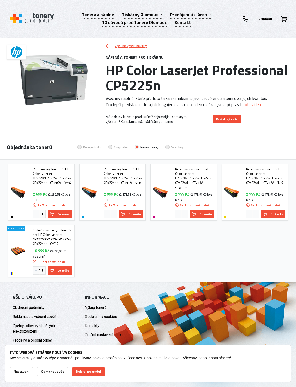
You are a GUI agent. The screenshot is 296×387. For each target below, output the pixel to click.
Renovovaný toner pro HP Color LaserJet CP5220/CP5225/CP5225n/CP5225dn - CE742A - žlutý (265, 176)
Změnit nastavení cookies (105, 335)
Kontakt (183, 22)
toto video (252, 104)
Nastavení (21, 371)
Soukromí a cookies (101, 316)
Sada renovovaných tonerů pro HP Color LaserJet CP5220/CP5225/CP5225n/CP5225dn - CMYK (52, 237)
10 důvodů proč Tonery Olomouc (134, 22)
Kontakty (92, 326)
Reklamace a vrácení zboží (34, 316)
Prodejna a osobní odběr (32, 340)
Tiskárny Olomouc (140, 14)
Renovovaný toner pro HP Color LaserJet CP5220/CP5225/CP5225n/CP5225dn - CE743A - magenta (194, 178)
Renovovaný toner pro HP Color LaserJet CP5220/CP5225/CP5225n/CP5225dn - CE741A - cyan (123, 176)
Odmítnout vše (52, 371)
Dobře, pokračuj (88, 371)
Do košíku (63, 214)
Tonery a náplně (98, 14)
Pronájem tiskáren (189, 14)
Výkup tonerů (95, 307)
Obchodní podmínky (29, 307)
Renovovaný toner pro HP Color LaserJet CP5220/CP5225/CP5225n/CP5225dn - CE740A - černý (52, 176)
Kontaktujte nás (227, 119)
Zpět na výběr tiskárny (131, 46)
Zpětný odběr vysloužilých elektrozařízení (34, 328)
